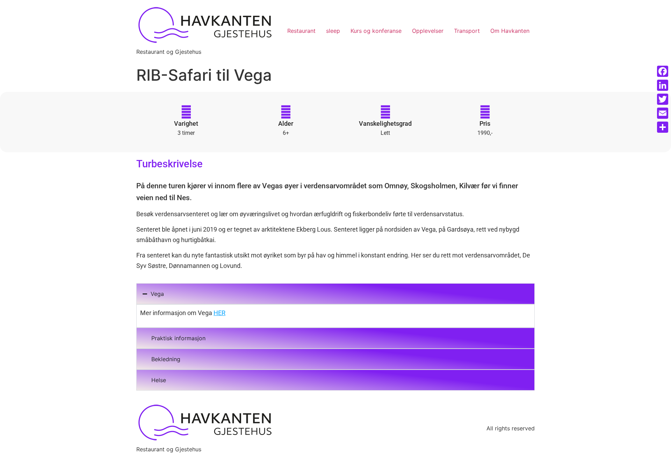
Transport (467, 30)
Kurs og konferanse (376, 30)
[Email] (663, 113)
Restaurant (301, 30)
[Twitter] (663, 99)
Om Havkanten (509, 30)
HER (219, 312)
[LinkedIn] (663, 85)
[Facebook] (663, 71)
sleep (333, 30)
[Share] (663, 127)
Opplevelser (427, 30)
